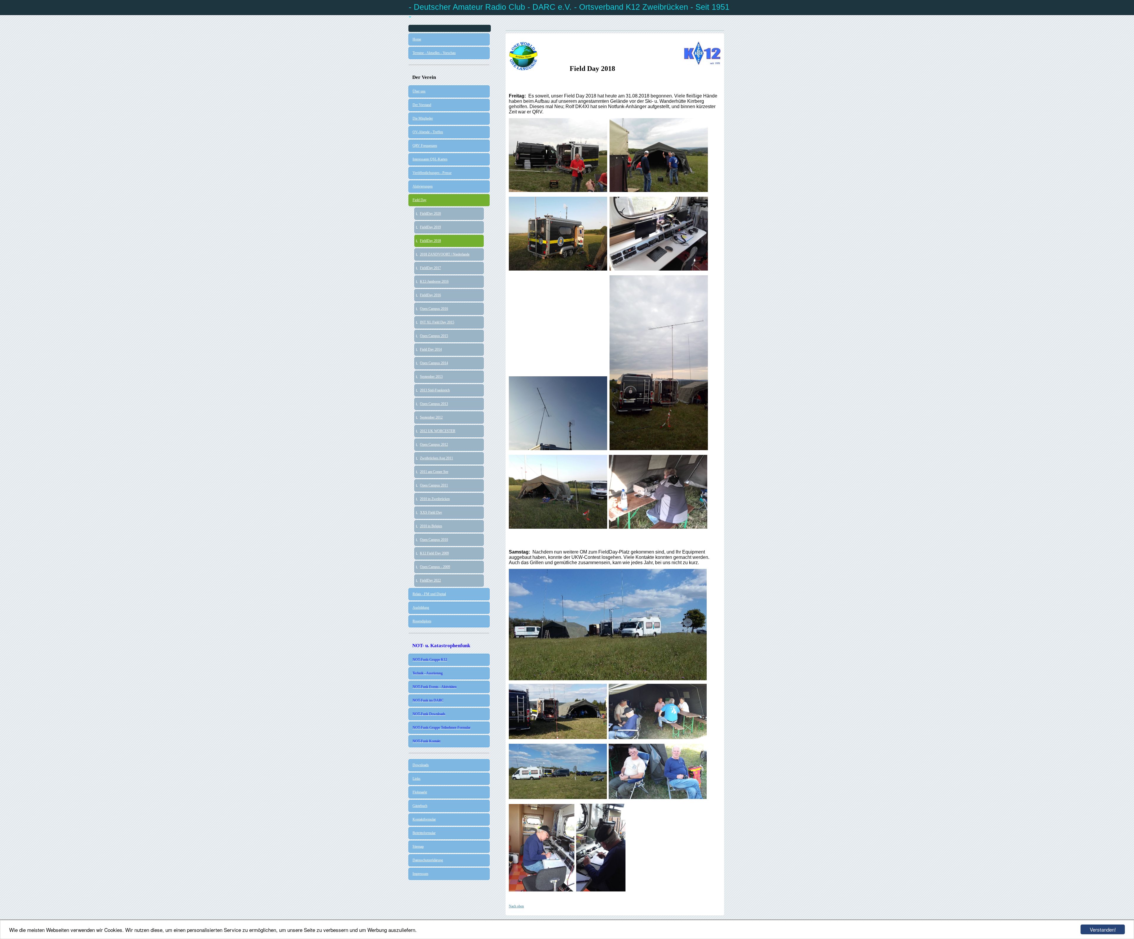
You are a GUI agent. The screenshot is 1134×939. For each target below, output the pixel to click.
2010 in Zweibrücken (435, 499)
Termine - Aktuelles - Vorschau (434, 53)
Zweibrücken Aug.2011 (436, 458)
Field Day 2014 (431, 349)
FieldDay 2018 (430, 241)
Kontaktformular (424, 819)
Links (417, 779)
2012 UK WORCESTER (437, 431)
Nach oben (516, 906)
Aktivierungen (423, 186)
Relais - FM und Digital (429, 594)
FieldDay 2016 (430, 295)
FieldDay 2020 (430, 213)
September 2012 (431, 417)
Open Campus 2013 (434, 404)
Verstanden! (1103, 929)
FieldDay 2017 (430, 268)
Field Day (419, 200)
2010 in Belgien (431, 526)
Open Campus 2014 (434, 363)
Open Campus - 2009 (435, 567)
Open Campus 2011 (434, 485)
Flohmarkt (420, 792)
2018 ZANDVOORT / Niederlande (445, 254)
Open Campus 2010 (434, 540)
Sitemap (418, 846)
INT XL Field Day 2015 (437, 322)
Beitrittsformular (424, 833)
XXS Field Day (431, 512)
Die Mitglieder (423, 118)
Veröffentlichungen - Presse (432, 173)
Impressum (420, 874)
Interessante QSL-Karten (430, 159)
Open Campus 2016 (434, 309)
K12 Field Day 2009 (434, 553)
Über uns (419, 91)
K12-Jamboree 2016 (434, 281)
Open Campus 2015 (434, 336)
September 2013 (431, 377)
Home (417, 39)
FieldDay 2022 (430, 580)
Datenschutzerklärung (428, 860)
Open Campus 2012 (434, 444)
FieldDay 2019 (430, 227)
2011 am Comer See (434, 472)
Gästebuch (420, 806)
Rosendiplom (422, 621)
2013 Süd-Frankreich (435, 390)
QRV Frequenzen (425, 146)
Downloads (421, 765)
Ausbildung (421, 608)
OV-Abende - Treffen (428, 132)
